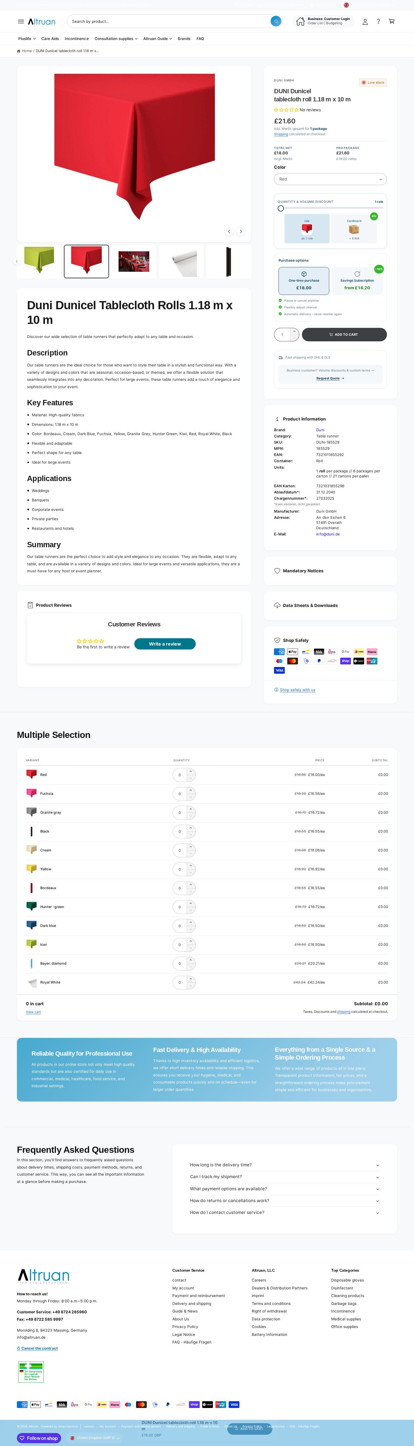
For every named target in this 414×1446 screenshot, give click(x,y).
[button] (21, 21)
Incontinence (343, 1311)
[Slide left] (229, 231)
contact (179, 1280)
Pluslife (24, 38)
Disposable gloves (347, 1280)
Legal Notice (183, 1334)
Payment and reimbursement (198, 1295)
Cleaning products (347, 1295)
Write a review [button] (165, 644)
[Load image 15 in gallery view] (39, 262)
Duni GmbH (284, 80)
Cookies (259, 1326)
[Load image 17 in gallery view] (134, 262)
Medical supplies (346, 1319)
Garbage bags (344, 1303)
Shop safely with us (297, 690)
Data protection (266, 1319)
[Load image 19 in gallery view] (228, 262)
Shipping (281, 134)
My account (183, 1288)
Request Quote (328, 378)
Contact (246, 5)
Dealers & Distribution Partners (280, 1288)
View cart (33, 1012)
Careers (259, 1280)
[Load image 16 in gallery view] (86, 262)
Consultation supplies (114, 38)
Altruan (34, 1426)
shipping (343, 1012)
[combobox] (174, 21)
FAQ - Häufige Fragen (192, 1342)
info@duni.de (328, 534)
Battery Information (269, 1334)
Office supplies (344, 1326)
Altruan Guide (155, 38)
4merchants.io (68, 1426)
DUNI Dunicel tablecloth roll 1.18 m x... (67, 51)
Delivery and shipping (191, 1303)
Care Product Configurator (283, 5)
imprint (258, 1295)
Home (27, 51)
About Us (180, 1319)
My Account (325, 5)
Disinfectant (342, 1288)
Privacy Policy (185, 1326)
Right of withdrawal (269, 1311)
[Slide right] (240, 231)
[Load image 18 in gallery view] (181, 262)
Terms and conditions (271, 1303)
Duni (320, 430)
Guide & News (185, 1311)
